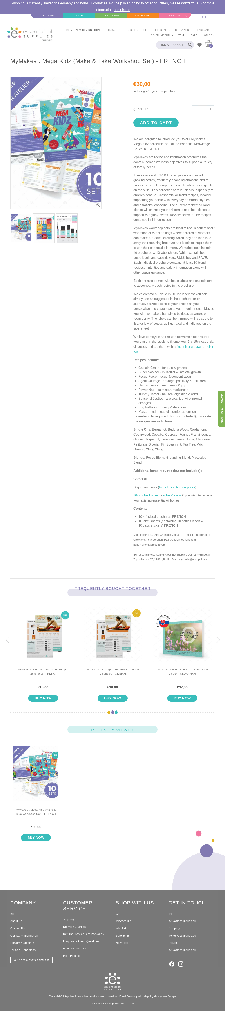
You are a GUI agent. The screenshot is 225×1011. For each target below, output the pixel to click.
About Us (16, 921)
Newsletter (123, 942)
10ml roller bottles (146, 495)
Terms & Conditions (23, 950)
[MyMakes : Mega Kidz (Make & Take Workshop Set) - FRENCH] (35, 777)
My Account (123, 921)
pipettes (175, 487)
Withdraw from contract (31, 960)
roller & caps (172, 495)
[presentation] (7, 640)
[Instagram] (181, 963)
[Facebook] (172, 963)
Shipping (69, 919)
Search (189, 45)
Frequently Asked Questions (81, 941)
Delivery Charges (74, 926)
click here (122, 10)
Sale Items (122, 935)
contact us (190, 3)
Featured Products (75, 948)
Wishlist (121, 928)
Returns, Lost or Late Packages (83, 934)
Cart (118, 913)
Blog (13, 913)
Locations (175, 15)
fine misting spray (189, 346)
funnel (163, 487)
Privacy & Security (22, 942)
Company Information (24, 935)
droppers (188, 487)
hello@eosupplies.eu (209, 16)
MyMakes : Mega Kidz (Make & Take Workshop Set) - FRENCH (36, 811)
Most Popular (71, 955)
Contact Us (17, 928)
